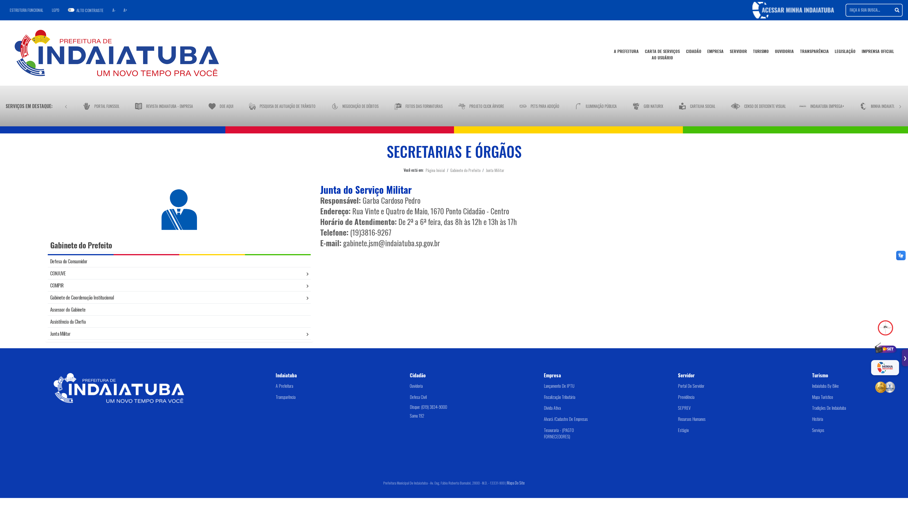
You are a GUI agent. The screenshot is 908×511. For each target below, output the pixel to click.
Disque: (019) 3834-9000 (428, 407)
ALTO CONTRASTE (90, 10)
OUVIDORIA (784, 51)
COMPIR (56, 285)
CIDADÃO (693, 51)
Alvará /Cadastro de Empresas (566, 419)
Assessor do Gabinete (68, 309)
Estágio (683, 430)
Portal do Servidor (691, 386)
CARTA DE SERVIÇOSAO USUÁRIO (662, 54)
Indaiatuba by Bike (825, 386)
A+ (125, 10)
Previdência (686, 397)
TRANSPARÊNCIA (814, 51)
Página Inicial (435, 170)
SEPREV (684, 408)
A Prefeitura (284, 386)
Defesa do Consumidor (68, 261)
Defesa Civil (418, 397)
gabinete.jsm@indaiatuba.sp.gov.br (391, 242)
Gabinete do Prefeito (465, 170)
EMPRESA (715, 51)
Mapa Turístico (822, 397)
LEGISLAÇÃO (845, 51)
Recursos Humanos (692, 419)
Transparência (286, 397)
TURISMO (761, 51)
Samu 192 (417, 416)
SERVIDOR (738, 51)
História (817, 419)
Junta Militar (495, 170)
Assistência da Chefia (68, 321)
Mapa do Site (516, 483)
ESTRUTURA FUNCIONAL (26, 10)
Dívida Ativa (552, 408)
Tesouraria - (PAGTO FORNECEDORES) (559, 433)
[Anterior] (66, 106)
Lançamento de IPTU (559, 386)
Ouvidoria (416, 386)
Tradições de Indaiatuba (829, 408)
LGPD (55, 10)
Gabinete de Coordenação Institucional (82, 297)
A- (114, 10)
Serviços (818, 430)
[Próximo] (900, 106)
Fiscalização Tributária (559, 397)
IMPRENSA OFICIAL (878, 51)
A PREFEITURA (626, 51)
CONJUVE (58, 273)
